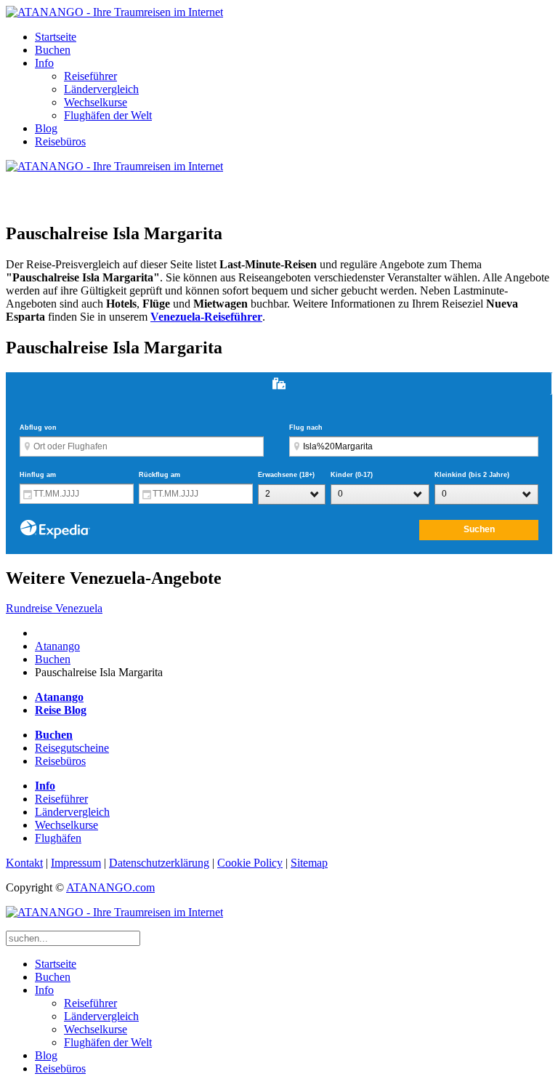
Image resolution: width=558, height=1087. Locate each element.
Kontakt (24, 863)
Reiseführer (90, 76)
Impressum (76, 863)
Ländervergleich (101, 89)
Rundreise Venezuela (54, 608)
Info (44, 63)
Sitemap (309, 863)
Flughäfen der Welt (108, 115)
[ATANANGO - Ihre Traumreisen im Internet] (114, 12)
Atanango (57, 646)
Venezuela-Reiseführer (206, 316)
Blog (46, 128)
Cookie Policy (250, 863)
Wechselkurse (95, 102)
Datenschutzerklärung (159, 863)
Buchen (52, 50)
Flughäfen (58, 838)
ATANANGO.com (110, 887)
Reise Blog (60, 710)
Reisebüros (60, 141)
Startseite (55, 37)
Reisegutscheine (72, 748)
